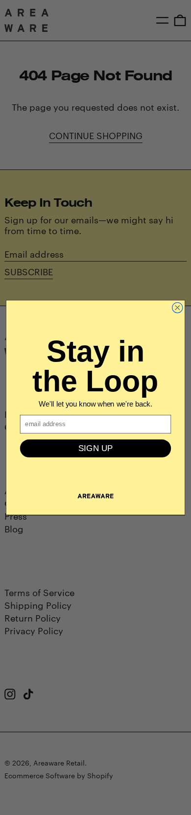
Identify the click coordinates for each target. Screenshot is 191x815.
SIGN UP (95, 448)
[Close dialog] (177, 307)
